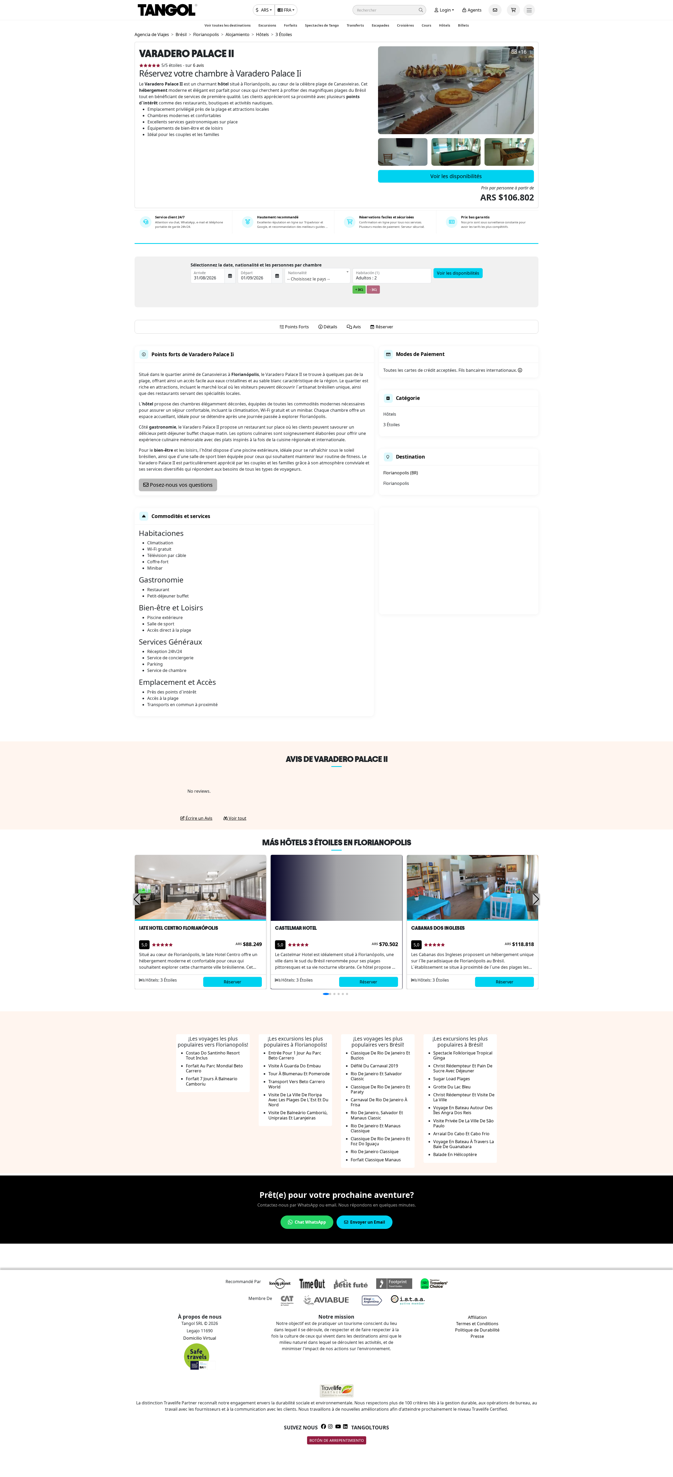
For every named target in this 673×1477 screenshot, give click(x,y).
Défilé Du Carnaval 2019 (374, 1066)
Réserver (232, 982)
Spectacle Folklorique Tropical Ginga (462, 1055)
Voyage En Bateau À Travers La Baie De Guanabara (463, 1144)
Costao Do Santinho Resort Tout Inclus (213, 1055)
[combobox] (317, 275)
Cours (426, 25)
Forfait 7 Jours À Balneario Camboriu (211, 1081)
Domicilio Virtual (199, 1338)
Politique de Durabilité (477, 1330)
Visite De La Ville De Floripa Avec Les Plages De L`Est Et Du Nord (298, 1100)
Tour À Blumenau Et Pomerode (299, 1074)
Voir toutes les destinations (228, 25)
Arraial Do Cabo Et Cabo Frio (461, 1134)
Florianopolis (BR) (400, 473)
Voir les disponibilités (456, 176)
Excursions (267, 25)
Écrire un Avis (198, 818)
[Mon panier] (513, 10)
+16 (522, 52)
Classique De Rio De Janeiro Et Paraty (380, 1089)
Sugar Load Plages (451, 1079)
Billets (463, 25)
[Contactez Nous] (495, 10)
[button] (389, 10)
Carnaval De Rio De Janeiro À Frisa (379, 1102)
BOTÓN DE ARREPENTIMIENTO (336, 1440)
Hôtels (444, 25)
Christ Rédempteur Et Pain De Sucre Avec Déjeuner (462, 1068)
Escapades (380, 25)
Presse (477, 1336)
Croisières (405, 25)
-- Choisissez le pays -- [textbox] (308, 279)
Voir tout (237, 818)
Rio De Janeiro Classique (375, 1151)
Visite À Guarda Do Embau (294, 1066)
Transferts (355, 25)
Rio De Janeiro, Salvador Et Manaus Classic (377, 1115)
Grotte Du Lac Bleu (452, 1087)
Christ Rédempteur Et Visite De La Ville (463, 1097)
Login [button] (445, 10)
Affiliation (477, 1317)
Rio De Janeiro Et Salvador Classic (376, 1076)
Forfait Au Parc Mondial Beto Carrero (214, 1068)
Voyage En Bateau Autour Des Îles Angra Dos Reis (463, 1110)
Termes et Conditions (477, 1324)
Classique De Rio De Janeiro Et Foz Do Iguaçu (380, 1141)
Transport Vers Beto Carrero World (296, 1084)
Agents (474, 10)
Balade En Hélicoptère (455, 1154)
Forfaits (290, 25)
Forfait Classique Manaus (376, 1160)
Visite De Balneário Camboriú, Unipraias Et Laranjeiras (298, 1115)
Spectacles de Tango (322, 25)
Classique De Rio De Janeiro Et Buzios (380, 1055)
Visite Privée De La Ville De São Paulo (463, 1123)
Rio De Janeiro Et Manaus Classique (376, 1128)
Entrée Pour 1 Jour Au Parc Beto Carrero (294, 1055)
